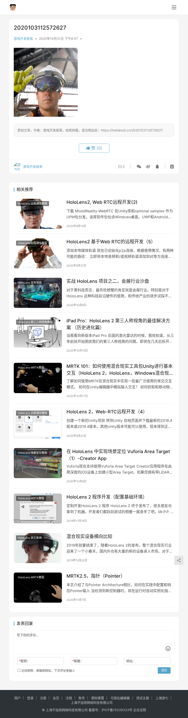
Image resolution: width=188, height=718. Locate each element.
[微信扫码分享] (139, 166)
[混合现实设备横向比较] (38, 548)
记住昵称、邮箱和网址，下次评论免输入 (47, 670)
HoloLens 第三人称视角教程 (35, 322)
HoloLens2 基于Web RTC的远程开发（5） (110, 241)
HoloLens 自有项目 (30, 282)
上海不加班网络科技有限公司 (92, 702)
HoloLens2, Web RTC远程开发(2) (102, 202)
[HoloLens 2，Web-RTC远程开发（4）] (38, 423)
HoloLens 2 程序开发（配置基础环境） (106, 497)
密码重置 (97, 698)
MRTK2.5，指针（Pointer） (95, 576)
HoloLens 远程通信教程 (32, 203)
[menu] (174, 7)
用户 (17, 698)
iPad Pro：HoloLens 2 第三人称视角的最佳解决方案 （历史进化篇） (118, 324)
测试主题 (142, 698)
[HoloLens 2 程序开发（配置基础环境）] (38, 509)
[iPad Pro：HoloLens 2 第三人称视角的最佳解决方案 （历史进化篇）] (38, 332)
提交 (164, 670)
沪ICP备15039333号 (116, 710)
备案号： (94, 710)
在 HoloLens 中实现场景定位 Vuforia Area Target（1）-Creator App (118, 455)
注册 (43, 698)
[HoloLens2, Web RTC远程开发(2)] (38, 214)
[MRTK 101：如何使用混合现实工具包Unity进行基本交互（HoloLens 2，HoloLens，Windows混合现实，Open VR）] (38, 378)
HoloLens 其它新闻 (30, 537)
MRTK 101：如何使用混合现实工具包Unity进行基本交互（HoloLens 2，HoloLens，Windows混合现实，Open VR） (119, 369)
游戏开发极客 (23, 38)
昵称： (24, 661)
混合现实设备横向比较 (89, 536)
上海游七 (161, 698)
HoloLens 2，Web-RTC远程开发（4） (106, 411)
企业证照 (139, 710)
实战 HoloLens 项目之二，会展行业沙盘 (107, 281)
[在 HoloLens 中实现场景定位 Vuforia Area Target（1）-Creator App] (38, 463)
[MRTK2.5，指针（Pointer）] (38, 588)
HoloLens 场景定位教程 (32, 452)
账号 (81, 698)
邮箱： (77, 661)
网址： (131, 661)
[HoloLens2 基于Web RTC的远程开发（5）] (38, 253)
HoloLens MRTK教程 (31, 367)
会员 (56, 698)
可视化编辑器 (120, 698)
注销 (69, 698)
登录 (30, 698)
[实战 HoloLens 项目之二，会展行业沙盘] (38, 293)
